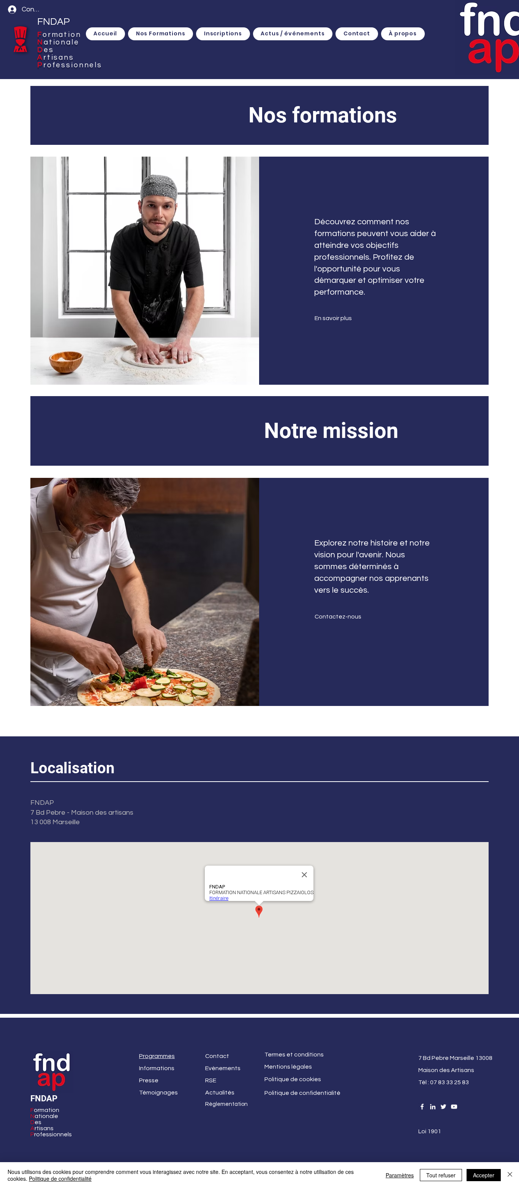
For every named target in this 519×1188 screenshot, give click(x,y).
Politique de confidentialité (60, 1178)
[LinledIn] (433, 1106)
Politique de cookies (292, 1079)
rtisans (58, 57)
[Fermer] (509, 1175)
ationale (61, 42)
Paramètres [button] (400, 1175)
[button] (223, 33)
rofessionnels (72, 65)
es (49, 50)
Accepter (483, 1175)
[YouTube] (454, 1106)
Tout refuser (441, 1175)
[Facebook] (422, 1106)
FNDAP (53, 22)
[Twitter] (443, 1106)
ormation (62, 34)
